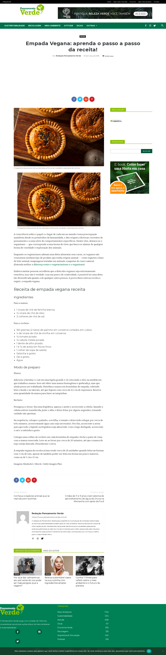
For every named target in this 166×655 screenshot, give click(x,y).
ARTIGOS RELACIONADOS (27, 551)
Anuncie (133, 2)
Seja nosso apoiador (144, 2)
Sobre (109, 2)
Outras (91, 25)
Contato (156, 2)
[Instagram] (150, 26)
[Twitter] (155, 26)
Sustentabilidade (14, 25)
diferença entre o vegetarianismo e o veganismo (59, 264)
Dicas (80, 25)
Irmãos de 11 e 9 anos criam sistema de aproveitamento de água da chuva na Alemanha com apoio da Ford (84, 499)
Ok (149, 651)
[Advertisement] (83, 77)
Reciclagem (34, 25)
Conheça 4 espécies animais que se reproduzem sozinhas (32, 497)
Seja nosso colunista (120, 2)
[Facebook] (146, 26)
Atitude (68, 25)
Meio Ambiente (52, 25)
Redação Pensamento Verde (68, 56)
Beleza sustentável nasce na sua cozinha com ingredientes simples (58, 580)
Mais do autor (51, 551)
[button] (162, 26)
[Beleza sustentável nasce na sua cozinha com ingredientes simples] (59, 565)
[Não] (162, 651)
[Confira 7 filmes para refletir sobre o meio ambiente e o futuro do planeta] (90, 565)
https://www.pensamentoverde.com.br (49, 517)
